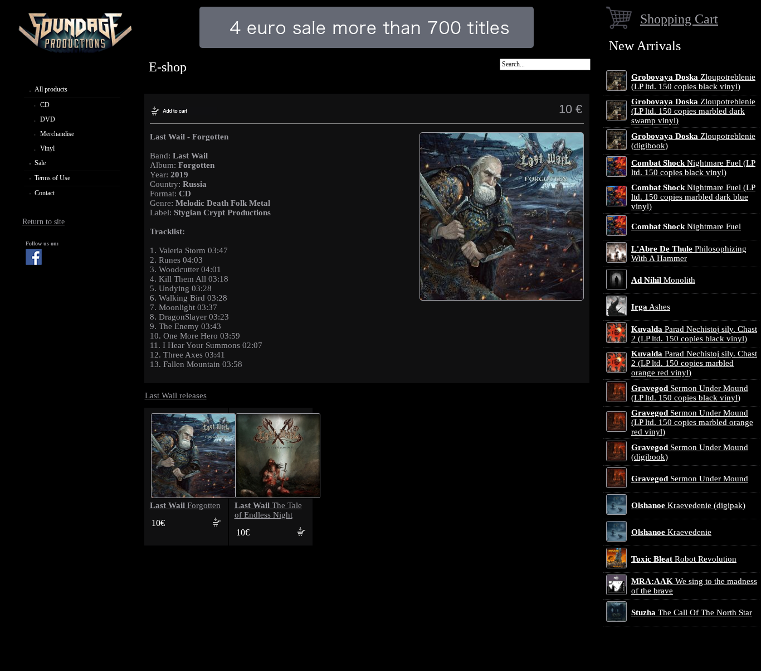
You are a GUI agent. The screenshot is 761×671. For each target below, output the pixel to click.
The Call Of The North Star (691, 612)
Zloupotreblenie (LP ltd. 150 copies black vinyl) (693, 82)
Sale (40, 163)
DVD (47, 119)
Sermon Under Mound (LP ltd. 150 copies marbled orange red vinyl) (692, 422)
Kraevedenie (671, 532)
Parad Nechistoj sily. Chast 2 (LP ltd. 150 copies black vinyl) (694, 334)
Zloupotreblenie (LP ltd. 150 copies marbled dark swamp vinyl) (693, 111)
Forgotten (185, 505)
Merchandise (57, 134)
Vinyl (47, 148)
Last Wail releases (176, 395)
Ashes (650, 306)
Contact (45, 193)
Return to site (43, 222)
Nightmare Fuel (686, 226)
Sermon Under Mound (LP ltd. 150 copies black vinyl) (689, 393)
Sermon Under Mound (689, 478)
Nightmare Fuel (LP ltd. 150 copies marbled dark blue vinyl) (693, 197)
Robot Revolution (683, 558)
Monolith (663, 280)
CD (45, 105)
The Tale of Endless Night (268, 510)
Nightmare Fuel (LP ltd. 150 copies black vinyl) (693, 167)
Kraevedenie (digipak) (688, 505)
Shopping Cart (679, 18)
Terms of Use (52, 178)
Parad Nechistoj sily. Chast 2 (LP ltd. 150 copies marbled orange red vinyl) (694, 363)
